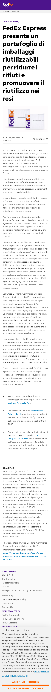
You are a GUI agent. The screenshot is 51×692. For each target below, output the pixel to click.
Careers (6, 586)
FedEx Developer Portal (13, 618)
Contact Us (7, 607)
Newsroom (15, 11)
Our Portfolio (8, 579)
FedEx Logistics (9, 622)
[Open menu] (47, 5)
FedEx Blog (7, 595)
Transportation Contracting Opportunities (22, 590)
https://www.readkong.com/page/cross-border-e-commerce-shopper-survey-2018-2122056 (25, 556)
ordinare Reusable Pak (19, 403)
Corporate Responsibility (14, 599)
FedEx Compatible (11, 615)
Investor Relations (10, 582)
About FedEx (8, 575)
